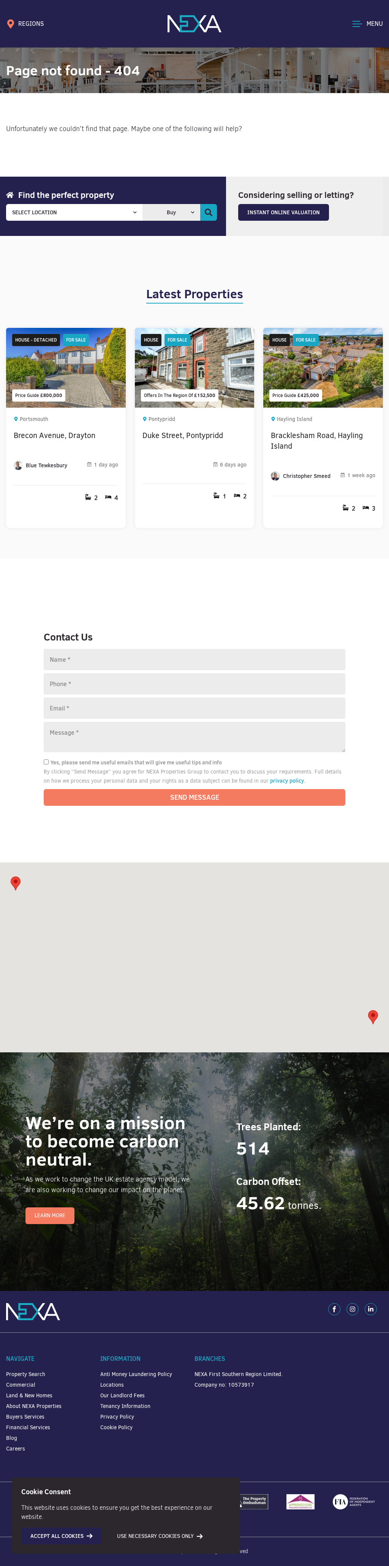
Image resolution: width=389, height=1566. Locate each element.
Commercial (20, 1385)
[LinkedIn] (371, 1309)
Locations (112, 1385)
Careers (15, 1448)
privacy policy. (287, 781)
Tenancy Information (125, 1406)
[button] (373, 1017)
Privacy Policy (117, 1416)
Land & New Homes (29, 1395)
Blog (11, 1438)
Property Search (25, 1374)
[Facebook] (334, 1309)
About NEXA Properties (34, 1406)
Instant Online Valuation (283, 212)
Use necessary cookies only (155, 1536)
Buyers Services (25, 1416)
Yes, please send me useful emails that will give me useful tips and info (136, 762)
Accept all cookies (57, 1536)
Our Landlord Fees (122, 1395)
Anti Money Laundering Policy (136, 1374)
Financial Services (28, 1427)
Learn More (50, 1215)
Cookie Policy (116, 1427)
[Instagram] (352, 1309)
